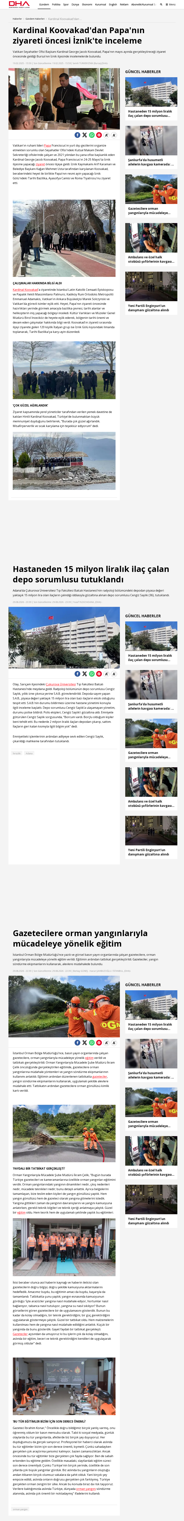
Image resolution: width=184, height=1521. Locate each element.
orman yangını (86, 1488)
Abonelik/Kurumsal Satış (145, 4)
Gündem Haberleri (35, 18)
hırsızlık (16, 753)
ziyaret (161, 52)
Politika (56, 4)
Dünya (75, 4)
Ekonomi (87, 4)
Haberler (17, 18)
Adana (17, 590)
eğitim (62, 959)
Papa (105, 52)
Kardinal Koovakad (25, 289)
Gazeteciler (140, 959)
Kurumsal (100, 4)
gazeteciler (99, 1076)
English (113, 4)
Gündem (44, 4)
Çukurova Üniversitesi (41, 590)
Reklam (124, 4)
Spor (66, 4)
